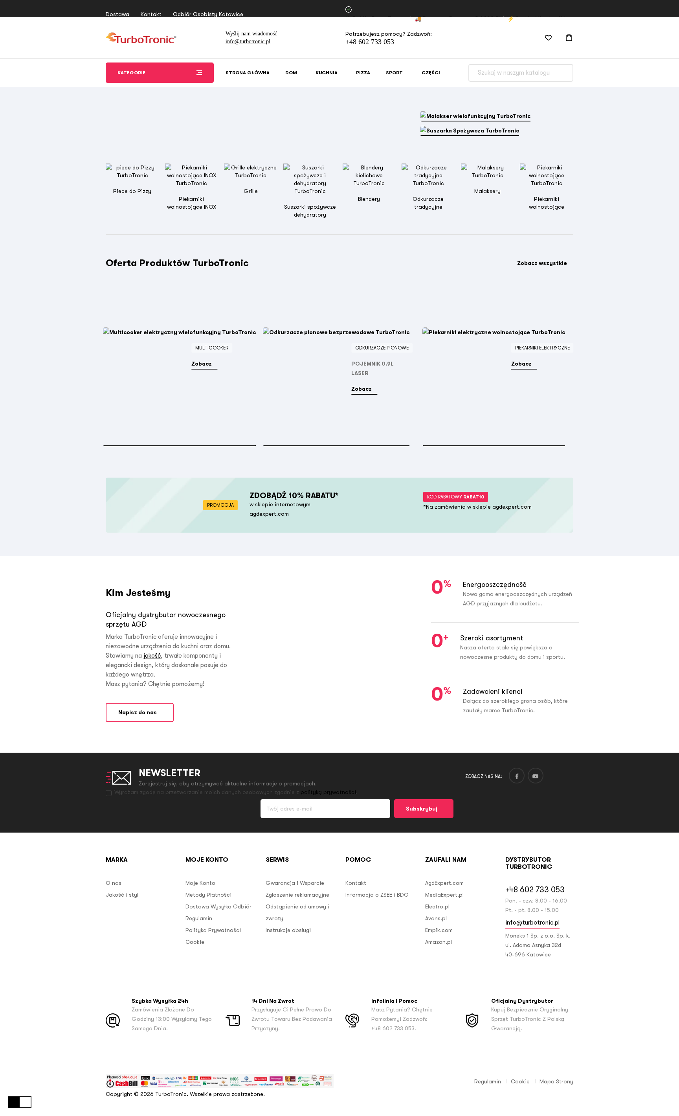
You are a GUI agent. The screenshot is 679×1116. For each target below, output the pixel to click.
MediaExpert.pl (444, 895)
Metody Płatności (208, 895)
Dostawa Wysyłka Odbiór (218, 906)
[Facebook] (517, 775)
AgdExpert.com (444, 883)
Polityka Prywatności (213, 930)
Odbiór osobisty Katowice (208, 14)
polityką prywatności (328, 792)
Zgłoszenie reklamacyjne (297, 895)
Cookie (194, 942)
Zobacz (202, 363)
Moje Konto (200, 883)
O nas (113, 883)
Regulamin (198, 918)
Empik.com (439, 930)
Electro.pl (437, 906)
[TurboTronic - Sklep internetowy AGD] (141, 37)
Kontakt (151, 14)
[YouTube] (535, 775)
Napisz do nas (137, 712)
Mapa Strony (556, 1081)
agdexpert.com (269, 514)
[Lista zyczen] (543, 37)
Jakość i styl (122, 895)
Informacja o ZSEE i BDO (377, 895)
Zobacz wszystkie (542, 263)
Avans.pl (436, 918)
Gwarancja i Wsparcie (295, 883)
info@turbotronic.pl (248, 41)
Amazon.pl (438, 942)
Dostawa (117, 14)
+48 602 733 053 (369, 42)
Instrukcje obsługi (288, 930)
